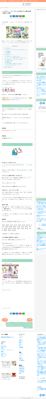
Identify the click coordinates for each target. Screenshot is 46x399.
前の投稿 (30, 319)
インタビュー (18, 1)
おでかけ (3, 353)
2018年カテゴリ (9, 322)
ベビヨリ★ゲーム (41, 229)
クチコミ (3, 356)
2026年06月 (21, 368)
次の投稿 (5, 319)
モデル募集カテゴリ (28, 327)
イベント (3, 345)
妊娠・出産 (3, 346)
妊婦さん (21, 340)
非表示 (15, 46)
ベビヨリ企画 (11, 1)
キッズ (20, 339)
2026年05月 (21, 366)
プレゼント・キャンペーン (7, 350)
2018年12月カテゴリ (10, 324)
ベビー (20, 337)
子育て (2, 348)
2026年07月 (21, 370)
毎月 (20, 345)
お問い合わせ (25, 1)
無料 (20, 342)
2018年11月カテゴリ (28, 322)
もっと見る (42, 378)
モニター (21, 344)
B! (17, 16)
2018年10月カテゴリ (18, 322)
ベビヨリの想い (3, 1)
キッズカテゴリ (19, 324)
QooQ (29, 398)
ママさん (21, 335)
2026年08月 (21, 371)
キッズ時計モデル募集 (7, 87)
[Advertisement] (17, 298)
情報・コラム (4, 354)
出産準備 (21, 347)
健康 (2, 351)
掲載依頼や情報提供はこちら (7, 337)
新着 (2, 343)
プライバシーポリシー (34, 1)
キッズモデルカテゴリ (27, 324)
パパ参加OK (22, 360)
